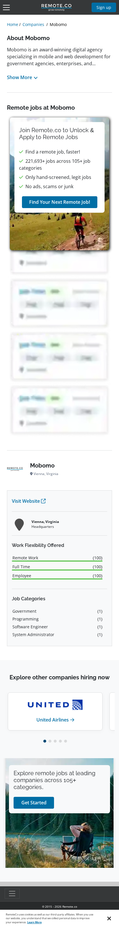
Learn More (34, 922)
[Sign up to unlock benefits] (59, 183)
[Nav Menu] (6, 7)
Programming (25, 619)
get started (34, 802)
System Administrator (33, 634)
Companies (33, 24)
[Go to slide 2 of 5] (50, 741)
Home (12, 24)
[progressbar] (57, 561)
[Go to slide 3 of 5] (55, 741)
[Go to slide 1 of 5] (44, 741)
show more (19, 77)
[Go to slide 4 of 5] (60, 741)
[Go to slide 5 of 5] (65, 741)
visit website (26, 501)
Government (24, 611)
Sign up (103, 7)
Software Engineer (30, 626)
